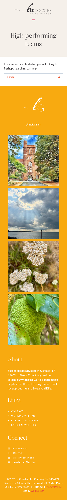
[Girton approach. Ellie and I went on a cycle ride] (33, 160)
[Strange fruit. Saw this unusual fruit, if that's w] (33, 319)
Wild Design (37, 490)
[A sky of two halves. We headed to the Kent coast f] (33, 213)
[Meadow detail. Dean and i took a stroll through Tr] (33, 266)
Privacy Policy (53, 486)
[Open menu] (34, 21)
